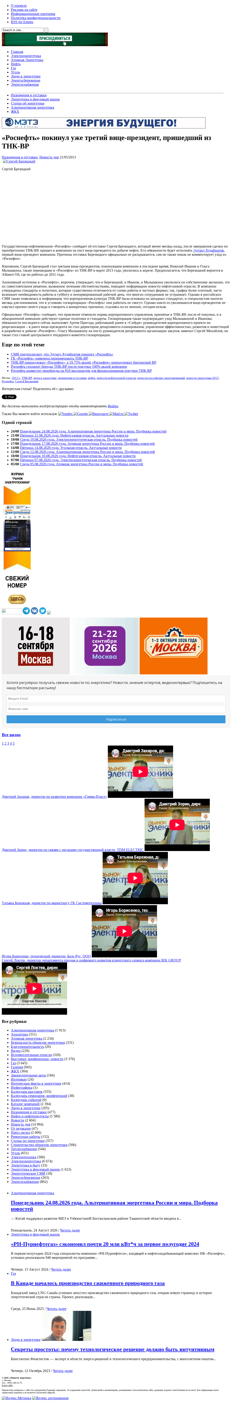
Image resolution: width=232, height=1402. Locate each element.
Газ (13, 68)
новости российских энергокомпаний (161, 378)
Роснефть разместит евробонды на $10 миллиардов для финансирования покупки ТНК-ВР (81, 371)
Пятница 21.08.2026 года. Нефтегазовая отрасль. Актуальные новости (74, 435)
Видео (16, 1051)
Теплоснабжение (24, 1149)
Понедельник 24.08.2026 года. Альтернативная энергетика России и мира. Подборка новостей (93, 431)
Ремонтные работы (25, 1137)
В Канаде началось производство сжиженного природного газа (88, 1283)
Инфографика (21, 1087)
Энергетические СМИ (28, 1173)
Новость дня (49, 157)
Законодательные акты (28, 1075)
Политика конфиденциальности (35, 18)
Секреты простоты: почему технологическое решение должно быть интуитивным (112, 1349)
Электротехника (23, 1157)
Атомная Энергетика (27, 60)
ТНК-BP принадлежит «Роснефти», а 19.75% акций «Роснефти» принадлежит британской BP (83, 362)
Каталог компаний (25, 1104)
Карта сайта (7, 1385)
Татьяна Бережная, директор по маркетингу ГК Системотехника (52, 903)
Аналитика (19, 1034)
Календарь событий (26, 1100)
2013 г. (16, 378)
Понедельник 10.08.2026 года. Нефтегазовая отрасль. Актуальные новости (78, 456)
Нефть (16, 64)
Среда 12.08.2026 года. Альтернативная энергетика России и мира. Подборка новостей (87, 452)
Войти (113, 406)
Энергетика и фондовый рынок (35, 99)
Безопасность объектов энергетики (38, 1042)
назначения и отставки (72, 378)
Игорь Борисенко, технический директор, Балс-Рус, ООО (46, 956)
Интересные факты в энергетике (36, 1083)
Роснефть (8, 381)
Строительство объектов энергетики (39, 1145)
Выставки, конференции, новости (37, 1059)
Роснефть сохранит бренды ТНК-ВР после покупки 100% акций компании (69, 366)
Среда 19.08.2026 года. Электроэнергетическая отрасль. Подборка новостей (79, 439)
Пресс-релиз (20, 1132)
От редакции (21, 1128)
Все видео (11, 734)
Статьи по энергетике (28, 1141)
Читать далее (70, 1230)
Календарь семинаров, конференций (39, 1096)
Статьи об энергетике (27, 103)
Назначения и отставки (29, 95)
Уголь (15, 72)
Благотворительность (27, 1047)
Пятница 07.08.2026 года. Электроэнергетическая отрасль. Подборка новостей (81, 460)
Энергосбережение (25, 80)
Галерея (17, 1067)
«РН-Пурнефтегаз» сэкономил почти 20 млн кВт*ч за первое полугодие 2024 (105, 1244)
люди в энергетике (45, 378)
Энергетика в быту (25, 1165)
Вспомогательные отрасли (31, 1055)
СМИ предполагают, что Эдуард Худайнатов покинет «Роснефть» (62, 354)
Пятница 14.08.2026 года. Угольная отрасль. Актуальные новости (71, 448)
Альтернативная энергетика (32, 107)
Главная (17, 52)
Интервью (19, 1079)
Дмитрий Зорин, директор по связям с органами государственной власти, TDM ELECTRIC (73, 850)
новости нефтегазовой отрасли (116, 378)
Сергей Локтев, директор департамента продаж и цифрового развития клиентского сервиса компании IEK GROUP (91, 960)
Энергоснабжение (25, 84)
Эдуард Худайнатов (208, 250)
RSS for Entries (22, 22)
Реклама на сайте (24, 10)
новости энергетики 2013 (202, 378)
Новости (17, 1120)
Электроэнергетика (26, 56)
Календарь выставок (27, 1092)
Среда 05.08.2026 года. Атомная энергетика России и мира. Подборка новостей (81, 464)
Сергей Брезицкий (26, 381)
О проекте (19, 6)
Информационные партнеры (33, 14)
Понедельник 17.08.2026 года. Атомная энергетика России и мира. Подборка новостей (87, 444)
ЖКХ (15, 111)
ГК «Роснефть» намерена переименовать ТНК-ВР (49, 358)
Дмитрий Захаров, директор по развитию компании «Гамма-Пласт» (54, 797)
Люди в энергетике (26, 76)
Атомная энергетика (26, 1038)
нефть (91, 378)
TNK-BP (27, 378)
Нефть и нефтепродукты (30, 1116)
